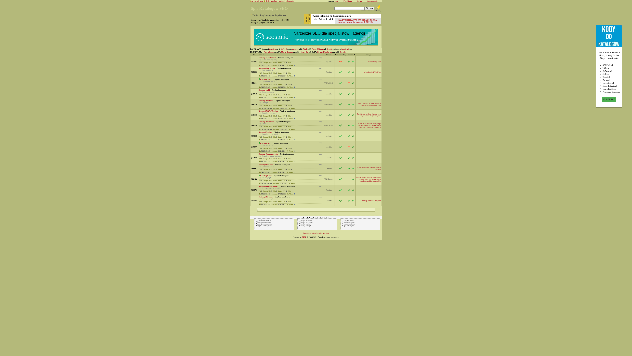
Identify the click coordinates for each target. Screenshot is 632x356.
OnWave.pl (607, 71)
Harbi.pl (606, 77)
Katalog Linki (264, 90)
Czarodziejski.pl (609, 89)
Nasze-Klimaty (318, 49)
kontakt (290, 1)
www (336, 1)
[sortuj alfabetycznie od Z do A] (341, 1)
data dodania (372, 1)
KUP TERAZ (609, 99)
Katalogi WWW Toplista (268, 111)
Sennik (329, 49)
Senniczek (345, 49)
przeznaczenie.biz (349, 224)
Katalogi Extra (266, 79)
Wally (305, 49)
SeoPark (284, 49)
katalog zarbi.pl (306, 226)
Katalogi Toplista (265, 132)
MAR (304, 237)
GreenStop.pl (608, 83)
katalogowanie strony (264, 222)
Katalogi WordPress (267, 68)
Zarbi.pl (606, 80)
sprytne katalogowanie (264, 226)
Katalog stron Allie (266, 122)
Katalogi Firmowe (266, 197)
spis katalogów (349, 226)
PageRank (347, 1)
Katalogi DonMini (266, 164)
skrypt (359, 1)
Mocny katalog (287, 52)
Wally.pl (606, 68)
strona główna (257, 1)
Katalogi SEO (265, 143)
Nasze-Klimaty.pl (610, 86)
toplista (328, 61)
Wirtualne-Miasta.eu (611, 92)
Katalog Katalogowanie (268, 154)
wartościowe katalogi (264, 220)
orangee (295, 49)
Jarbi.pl (606, 74)
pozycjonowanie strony (265, 224)
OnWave (272, 49)
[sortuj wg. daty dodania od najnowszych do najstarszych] (380, 1)
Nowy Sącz (305, 52)
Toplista (329, 72)
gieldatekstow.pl (349, 220)
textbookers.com (349, 222)
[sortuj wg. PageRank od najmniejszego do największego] (354, 1)
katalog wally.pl (306, 224)
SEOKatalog (328, 104)
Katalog (343, 52)
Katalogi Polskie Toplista (268, 186)
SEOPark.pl (608, 65)
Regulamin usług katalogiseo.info (316, 233)
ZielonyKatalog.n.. (324, 52)
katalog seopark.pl (307, 220)
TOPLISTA (328, 83)
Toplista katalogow (285, 58)
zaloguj (282, 1)
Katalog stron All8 (266, 101)
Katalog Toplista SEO (267, 58)
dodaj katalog (271, 1)
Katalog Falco (266, 176)
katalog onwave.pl (307, 222)
